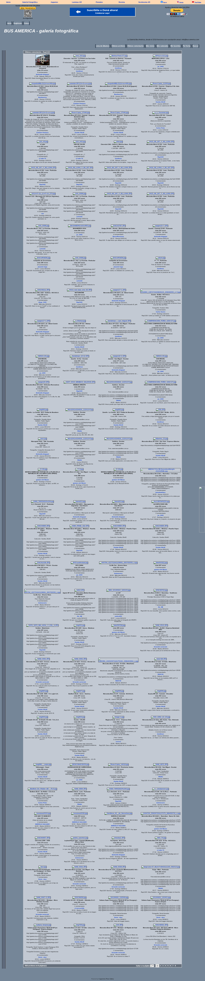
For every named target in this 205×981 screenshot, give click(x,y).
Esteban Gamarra (79, 103)
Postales (99, 2)
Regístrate (18, 23)
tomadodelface (160, 492)
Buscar (195, 46)
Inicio (8, 2)
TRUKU (118, 400)
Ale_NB (79, 616)
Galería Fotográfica (30, 2)
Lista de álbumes (102, 46)
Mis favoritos (175, 46)
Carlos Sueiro (160, 312)
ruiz (42, 213)
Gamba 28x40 (160, 102)
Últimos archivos (118, 46)
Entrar (26, 23)
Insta (181, 2)
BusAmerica (42, 97)
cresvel (118, 741)
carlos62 (79, 216)
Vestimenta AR (144, 2)
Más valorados (162, 46)
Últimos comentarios (135, 46)
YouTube (197, 2)
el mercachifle (79, 908)
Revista (122, 2)
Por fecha (186, 46)
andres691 (118, 616)
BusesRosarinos (118, 236)
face (165, 2)
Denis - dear (42, 879)
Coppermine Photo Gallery (106, 979)
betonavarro (118, 573)
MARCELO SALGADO (42, 824)
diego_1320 (42, 302)
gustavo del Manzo (42, 479)
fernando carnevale (160, 647)
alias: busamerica (28, 8)
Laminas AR (77, 2)
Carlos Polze (160, 128)
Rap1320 (28, 78)
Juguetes (54, 2)
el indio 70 (42, 158)
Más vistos (150, 46)
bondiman (79, 71)
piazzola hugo (42, 267)
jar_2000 (161, 66)
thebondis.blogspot (42, 74)
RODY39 (118, 681)
